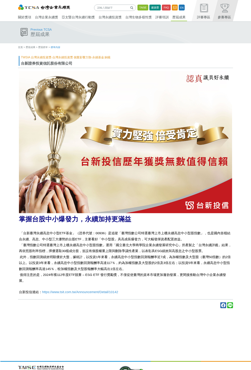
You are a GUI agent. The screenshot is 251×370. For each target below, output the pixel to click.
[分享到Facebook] (223, 305)
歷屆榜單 (43, 47)
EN (182, 7)
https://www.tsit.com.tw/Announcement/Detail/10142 (80, 292)
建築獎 (155, 7)
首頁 (20, 47)
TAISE (142, 7)
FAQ (166, 7)
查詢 (132, 7)
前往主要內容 (11, 2)
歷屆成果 (30, 47)
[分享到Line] (230, 305)
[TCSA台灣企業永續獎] (44, 6)
